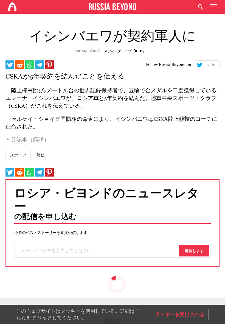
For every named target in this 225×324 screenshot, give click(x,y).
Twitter (210, 65)
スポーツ (18, 155)
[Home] (12, 7)
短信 (40, 155)
